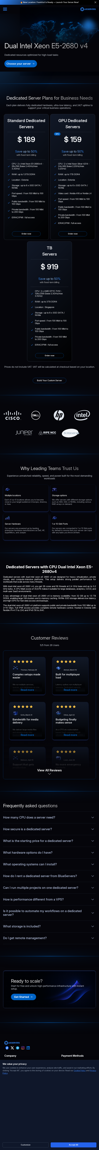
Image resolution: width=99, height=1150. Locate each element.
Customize (25, 1145)
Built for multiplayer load (68, 676)
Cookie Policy (80, 1070)
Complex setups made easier (26, 676)
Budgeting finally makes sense (66, 721)
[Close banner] (95, 2)
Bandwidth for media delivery (25, 721)
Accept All (73, 1145)
